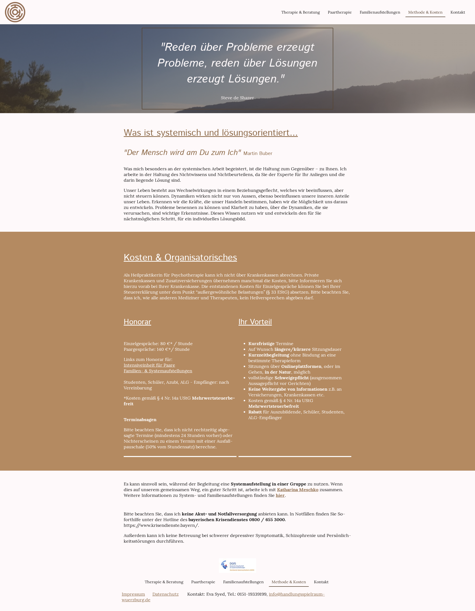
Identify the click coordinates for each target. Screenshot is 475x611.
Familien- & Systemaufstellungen (158, 371)
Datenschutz (165, 594)
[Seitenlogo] (15, 12)
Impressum (133, 594)
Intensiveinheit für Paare (149, 365)
